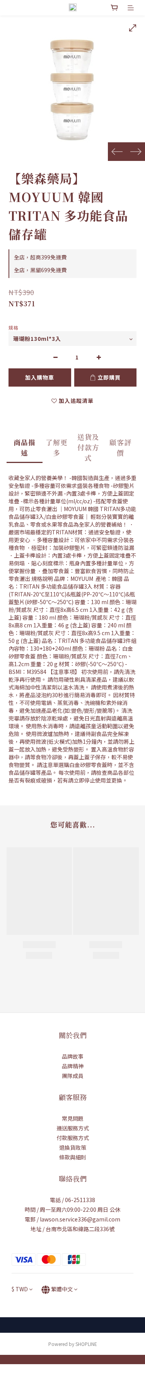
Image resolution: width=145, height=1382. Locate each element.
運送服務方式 (72, 1128)
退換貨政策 (72, 1147)
